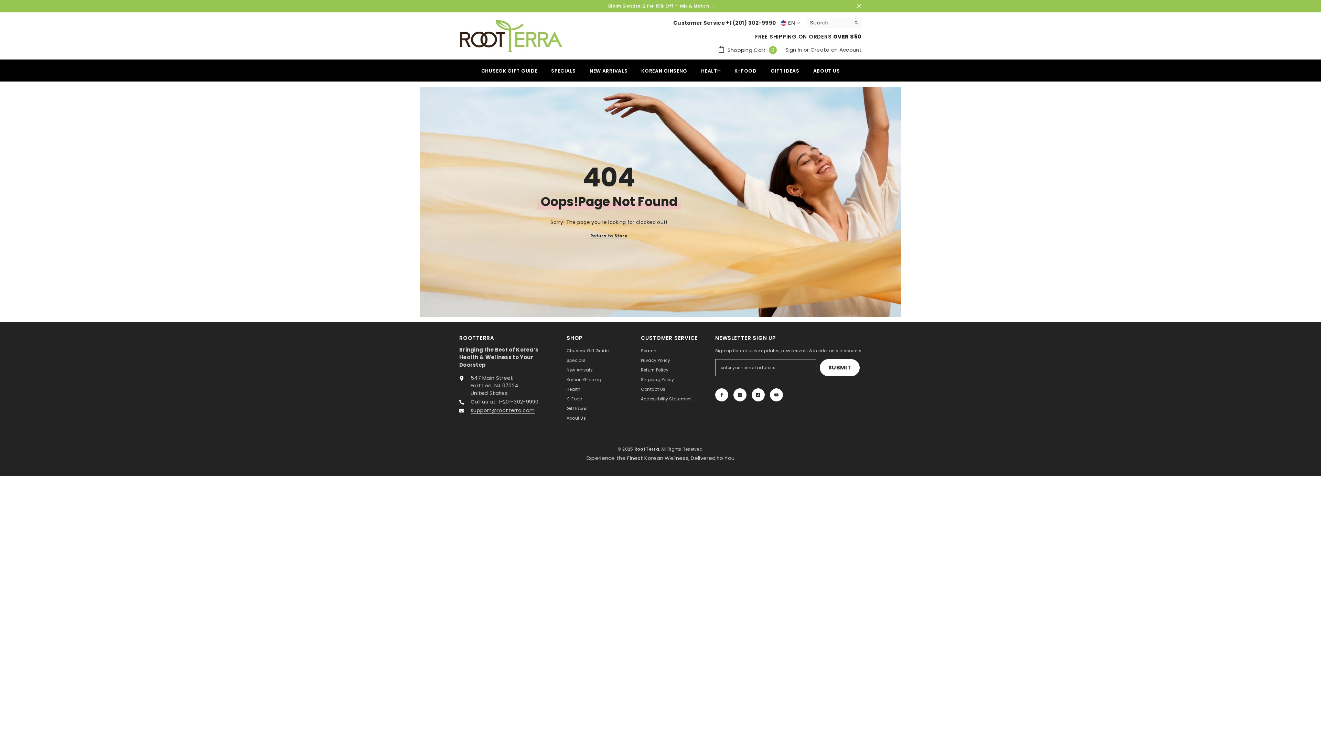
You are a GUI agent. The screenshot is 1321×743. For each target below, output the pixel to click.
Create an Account (836, 49)
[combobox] (829, 23)
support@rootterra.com (503, 410)
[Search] (834, 23)
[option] (660, 6)
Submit (839, 368)
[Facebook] (721, 394)
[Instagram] (740, 394)
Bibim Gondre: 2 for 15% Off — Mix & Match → (661, 6)
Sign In (794, 49)
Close (859, 6)
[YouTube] (776, 394)
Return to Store (608, 235)
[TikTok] (758, 394)
